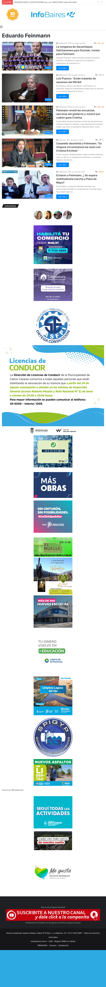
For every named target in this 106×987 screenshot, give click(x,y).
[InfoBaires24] (53, 14)
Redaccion (62, 140)
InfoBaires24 (62, 43)
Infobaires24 (63, 945)
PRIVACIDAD (42, 945)
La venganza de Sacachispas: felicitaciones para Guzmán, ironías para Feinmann (78, 50)
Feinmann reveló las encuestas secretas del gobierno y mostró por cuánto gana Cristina (78, 114)
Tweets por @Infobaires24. (13, 790)
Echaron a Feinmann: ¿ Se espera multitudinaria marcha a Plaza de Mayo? (76, 179)
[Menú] (1, 27)
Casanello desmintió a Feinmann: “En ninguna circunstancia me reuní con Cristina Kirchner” (79, 147)
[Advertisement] (53, 968)
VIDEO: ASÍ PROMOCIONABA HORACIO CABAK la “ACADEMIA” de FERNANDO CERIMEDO (49, 2)
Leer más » (62, 68)
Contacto (52, 945)
